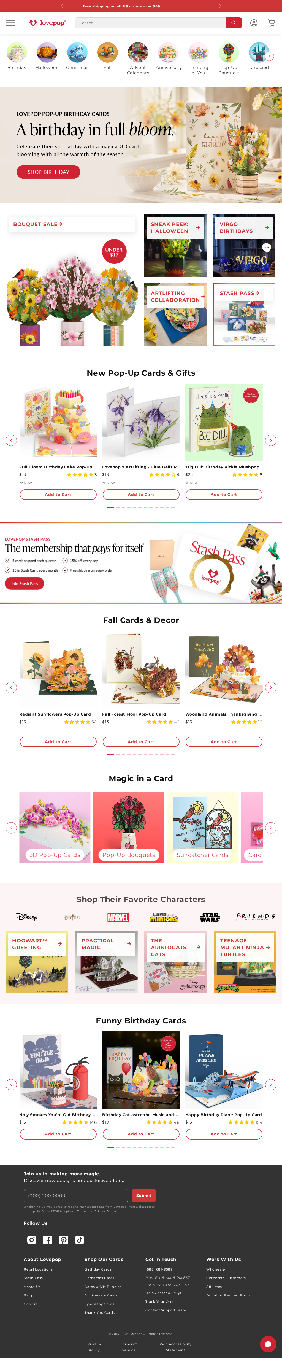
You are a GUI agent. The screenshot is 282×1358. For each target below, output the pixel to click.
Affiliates (214, 1287)
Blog (28, 1295)
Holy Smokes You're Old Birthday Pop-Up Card (58, 1114)
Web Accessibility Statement (176, 1347)
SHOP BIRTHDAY (48, 172)
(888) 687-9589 (158, 1269)
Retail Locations (38, 1269)
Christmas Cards (100, 1278)
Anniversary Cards (101, 1295)
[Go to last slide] (11, 440)
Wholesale (215, 1269)
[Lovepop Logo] (47, 23)
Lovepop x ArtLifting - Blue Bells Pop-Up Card (141, 467)
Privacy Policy (105, 1211)
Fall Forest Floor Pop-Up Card (134, 714)
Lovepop (136, 1334)
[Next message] (220, 6)
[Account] (254, 22)
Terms (81, 1211)
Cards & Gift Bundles (103, 1287)
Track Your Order (160, 1302)
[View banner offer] (141, 145)
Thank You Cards (100, 1313)
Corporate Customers (226, 1278)
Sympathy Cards (99, 1304)
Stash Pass (33, 1278)
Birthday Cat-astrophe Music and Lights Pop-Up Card (141, 1114)
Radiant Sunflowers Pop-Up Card (55, 714)
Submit (143, 1195)
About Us (32, 1287)
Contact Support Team (165, 1310)
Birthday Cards (98, 1269)
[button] (10, 23)
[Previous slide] (12, 56)
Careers (30, 1304)
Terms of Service (129, 1347)
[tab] (110, 507)
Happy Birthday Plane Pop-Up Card (223, 1114)
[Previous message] (61, 6)
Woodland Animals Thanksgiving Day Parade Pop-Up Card (224, 714)
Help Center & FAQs (163, 1293)
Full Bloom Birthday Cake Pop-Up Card (58, 467)
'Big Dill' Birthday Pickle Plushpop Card (224, 467)
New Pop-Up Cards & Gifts (141, 373)
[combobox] (158, 22)
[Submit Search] (234, 22)
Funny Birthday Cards (141, 1021)
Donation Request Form (228, 1295)
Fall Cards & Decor (141, 620)
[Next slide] (269, 56)
